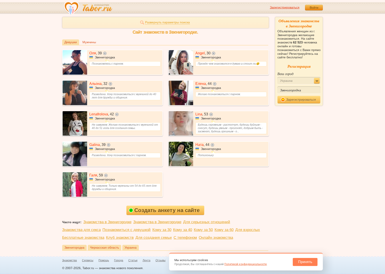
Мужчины (89, 42)
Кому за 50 (203, 230)
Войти (314, 7)
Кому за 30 (161, 230)
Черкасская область (104, 247)
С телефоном (185, 237)
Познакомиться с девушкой (126, 230)
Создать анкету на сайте (167, 210)
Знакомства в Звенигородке (107, 222)
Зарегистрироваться (284, 7)
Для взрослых (247, 230)
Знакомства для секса (81, 230)
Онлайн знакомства (216, 237)
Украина (131, 247)
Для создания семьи (153, 237)
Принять (305, 262)
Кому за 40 (182, 230)
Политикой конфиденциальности (245, 264)
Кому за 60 (224, 230)
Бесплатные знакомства (83, 237)
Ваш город (285, 73)
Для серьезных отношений (206, 222)
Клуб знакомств (120, 237)
